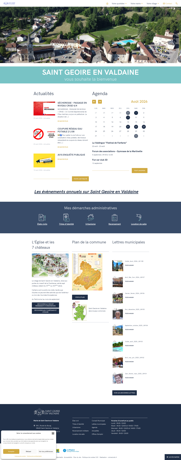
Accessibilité (68, 457)
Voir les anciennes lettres (124, 393)
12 (112, 122)
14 (128, 122)
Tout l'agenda (139, 170)
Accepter (11, 451)
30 (144, 131)
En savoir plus (63, 121)
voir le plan (80, 297)
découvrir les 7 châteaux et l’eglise (45, 311)
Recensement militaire (80, 431)
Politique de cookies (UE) (90, 457)
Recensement (115, 224)
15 (136, 122)
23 (144, 127)
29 (136, 131)
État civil (75, 421)
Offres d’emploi (97, 434)
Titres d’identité (66, 224)
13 (120, 122)
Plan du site (77, 457)
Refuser (28, 451)
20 (120, 127)
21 (128, 127)
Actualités (47, 118)
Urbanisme (90, 224)
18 (104, 127)
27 (120, 131)
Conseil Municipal (98, 421)
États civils (42, 224)
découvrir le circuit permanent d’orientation (45, 305)
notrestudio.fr (112, 457)
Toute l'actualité (80, 179)
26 (112, 131)
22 (136, 127)
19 (112, 127)
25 (104, 131)
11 (104, 122)
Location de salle (139, 224)
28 (128, 131)
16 (144, 122)
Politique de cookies (20, 456)
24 (96, 131)
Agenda (94, 428)
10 (96, 122)
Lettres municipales (99, 424)
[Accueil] (9, 3)
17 (96, 127)
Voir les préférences (46, 451)
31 (96, 136)
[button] (53, 433)
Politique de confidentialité (34, 456)
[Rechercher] (176, 4)
